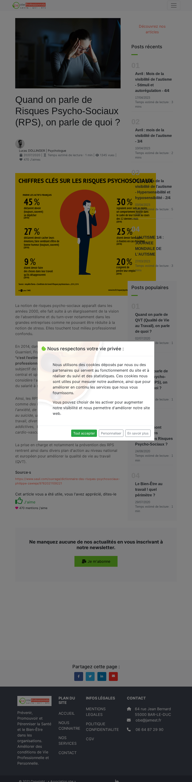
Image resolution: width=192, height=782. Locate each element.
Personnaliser (111, 433)
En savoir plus (137, 433)
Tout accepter (84, 433)
